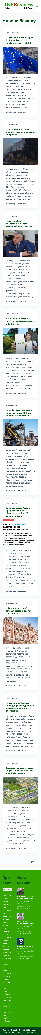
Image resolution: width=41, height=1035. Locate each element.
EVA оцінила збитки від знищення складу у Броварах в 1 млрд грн (26, 898)
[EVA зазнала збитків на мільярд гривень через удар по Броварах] (21, 151)
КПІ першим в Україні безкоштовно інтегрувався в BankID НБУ (20, 321)
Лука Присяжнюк (25, 901)
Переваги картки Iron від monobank (25, 947)
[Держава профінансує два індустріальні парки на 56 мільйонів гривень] (21, 790)
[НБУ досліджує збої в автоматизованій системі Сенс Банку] (21, 630)
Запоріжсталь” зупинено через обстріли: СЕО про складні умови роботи (19, 413)
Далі (32, 862)
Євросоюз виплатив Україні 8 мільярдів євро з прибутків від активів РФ (20, 40)
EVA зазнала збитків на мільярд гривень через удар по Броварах (20, 132)
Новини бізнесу (12, 33)
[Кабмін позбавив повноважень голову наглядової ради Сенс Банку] (21, 243)
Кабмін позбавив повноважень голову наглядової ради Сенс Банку (20, 224)
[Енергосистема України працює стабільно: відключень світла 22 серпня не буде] (21, 532)
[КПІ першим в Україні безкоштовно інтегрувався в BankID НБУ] (21, 341)
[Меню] (37, 6)
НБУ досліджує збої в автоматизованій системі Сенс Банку (19, 611)
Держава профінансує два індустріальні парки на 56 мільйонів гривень (19, 770)
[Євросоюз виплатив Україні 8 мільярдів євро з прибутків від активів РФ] (21, 60)
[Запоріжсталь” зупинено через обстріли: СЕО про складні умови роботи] (21, 432)
